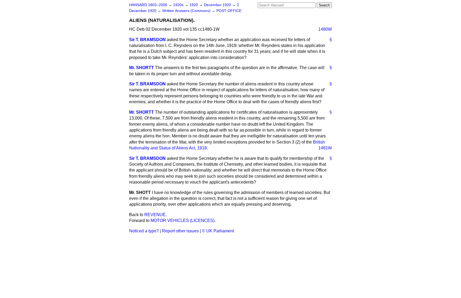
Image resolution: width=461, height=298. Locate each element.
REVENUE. (155, 214)
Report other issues (180, 231)
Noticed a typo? (144, 231)
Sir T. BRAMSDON (147, 39)
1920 (194, 5)
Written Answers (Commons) (187, 11)
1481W (325, 148)
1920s (179, 5)
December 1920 (218, 5)
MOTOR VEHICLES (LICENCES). (183, 220)
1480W (325, 29)
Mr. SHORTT (141, 67)
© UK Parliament (218, 231)
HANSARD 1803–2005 (148, 5)
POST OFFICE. (229, 11)
